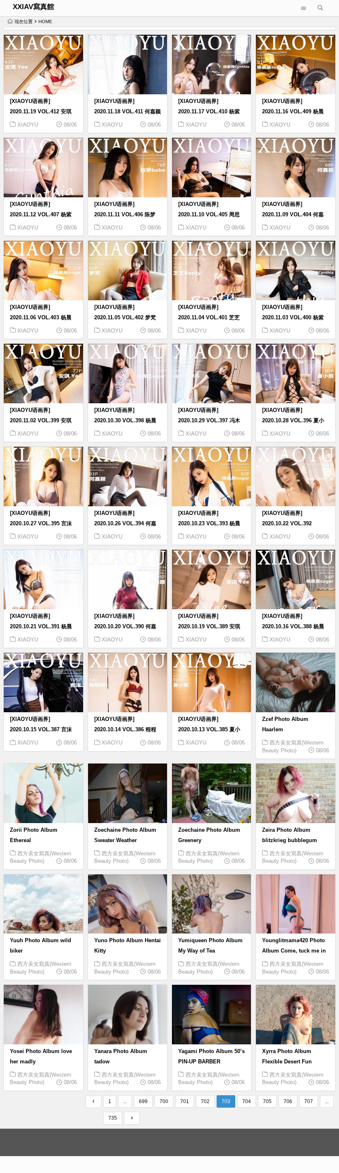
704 (246, 1101)
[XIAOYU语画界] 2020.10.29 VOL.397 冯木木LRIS (209, 420)
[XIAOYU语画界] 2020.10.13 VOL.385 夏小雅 (209, 729)
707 (308, 1101)
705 (267, 1101)
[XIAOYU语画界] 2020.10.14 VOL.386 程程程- (125, 729)
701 (184, 1101)
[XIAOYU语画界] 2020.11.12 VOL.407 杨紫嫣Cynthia (41, 214)
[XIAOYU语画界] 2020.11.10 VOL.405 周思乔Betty (209, 214)
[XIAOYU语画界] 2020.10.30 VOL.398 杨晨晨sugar (125, 420)
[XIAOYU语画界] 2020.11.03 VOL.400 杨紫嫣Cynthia (293, 317)
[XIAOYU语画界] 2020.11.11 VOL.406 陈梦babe (124, 214)
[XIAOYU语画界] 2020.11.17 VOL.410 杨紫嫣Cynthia (209, 111)
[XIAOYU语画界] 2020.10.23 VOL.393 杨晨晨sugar (209, 523)
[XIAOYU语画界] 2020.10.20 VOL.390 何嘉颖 (125, 626)
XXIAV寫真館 (33, 7)
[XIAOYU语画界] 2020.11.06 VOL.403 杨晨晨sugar (41, 317)
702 (205, 1101)
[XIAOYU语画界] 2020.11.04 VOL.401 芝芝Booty (209, 317)
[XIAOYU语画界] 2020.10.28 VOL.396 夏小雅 (293, 420)
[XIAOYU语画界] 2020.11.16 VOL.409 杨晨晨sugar (293, 111)
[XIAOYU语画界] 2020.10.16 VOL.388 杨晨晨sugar (293, 626)
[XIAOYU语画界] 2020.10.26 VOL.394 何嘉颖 (125, 523)
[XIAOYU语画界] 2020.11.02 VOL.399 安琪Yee (41, 420)
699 (143, 1101)
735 (112, 1118)
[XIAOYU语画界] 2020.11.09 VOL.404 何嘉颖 (293, 214)
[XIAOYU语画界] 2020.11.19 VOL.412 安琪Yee (41, 111)
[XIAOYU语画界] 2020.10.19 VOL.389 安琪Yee (209, 626)
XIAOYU (27, 125)
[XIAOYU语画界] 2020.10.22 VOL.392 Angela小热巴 (287, 523)
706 (288, 1101)
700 (164, 1101)
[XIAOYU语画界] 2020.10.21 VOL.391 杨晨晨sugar (41, 626)
